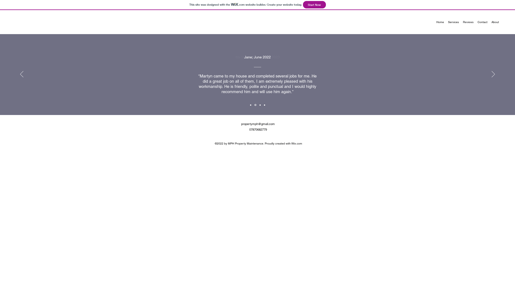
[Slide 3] (260, 105)
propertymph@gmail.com (258, 124)
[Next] (493, 74)
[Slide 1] (250, 105)
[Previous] (21, 74)
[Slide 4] (264, 105)
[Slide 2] (255, 105)
